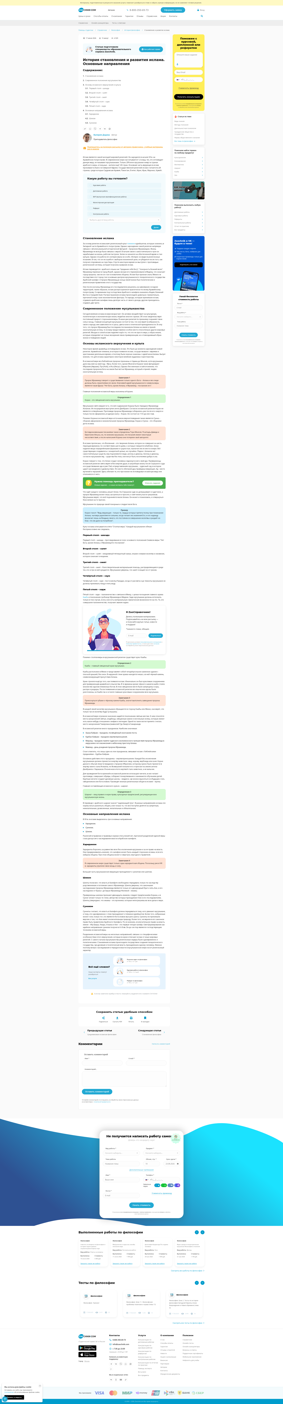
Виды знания (179, 121)
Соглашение (9, 1392)
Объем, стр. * (151, 1159)
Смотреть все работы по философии (186, 1270)
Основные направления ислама (99, 110)
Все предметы (179, 230)
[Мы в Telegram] (111, 1364)
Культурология (180, 157)
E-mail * (132, 1058)
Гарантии (129, 16)
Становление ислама (94, 76)
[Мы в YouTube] (121, 1380)
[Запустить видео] (188, 190)
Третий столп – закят (98, 97)
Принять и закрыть (14, 1397)
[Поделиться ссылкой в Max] (110, 129)
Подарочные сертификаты (193, 1353)
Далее (156, 227)
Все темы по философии (183, 141)
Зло (175, 175)
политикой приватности (102, 1102)
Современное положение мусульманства (103, 80)
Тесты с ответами (118, 23)
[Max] (177, 1185)
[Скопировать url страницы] (85, 129)
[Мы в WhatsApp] (126, 1364)
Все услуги (92, 978)
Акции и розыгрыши (168, 1357)
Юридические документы (170, 1374)
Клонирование (180, 161)
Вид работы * (181, 313)
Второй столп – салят (98, 93)
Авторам (111, 10)
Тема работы (181, 322)
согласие (156, 644)
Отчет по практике (181, 226)
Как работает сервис (152, 49)
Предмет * (150, 1148)
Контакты (173, 16)
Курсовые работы (181, 216)
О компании (116, 16)
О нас (162, 1340)
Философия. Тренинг (91, 1303)
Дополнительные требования (141, 1170)
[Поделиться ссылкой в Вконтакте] (105, 129)
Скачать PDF (117, 1022)
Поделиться (103, 1022)
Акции (163, 16)
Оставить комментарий (97, 1091)
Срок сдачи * (171, 1159)
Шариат (177, 168)
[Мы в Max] (131, 1364)
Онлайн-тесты (188, 1343)
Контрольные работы (182, 223)
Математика (179, 165)
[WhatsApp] (164, 1185)
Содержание (74, 42)
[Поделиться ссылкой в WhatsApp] (90, 129)
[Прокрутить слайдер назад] (197, 1232)
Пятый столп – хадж (97, 106)
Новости (163, 1353)
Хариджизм (94, 114)
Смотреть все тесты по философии (187, 1323)
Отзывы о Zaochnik (167, 1350)
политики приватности (133, 644)
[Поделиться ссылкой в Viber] (95, 129)
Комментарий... (91, 1069)
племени (131, 243)
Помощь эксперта (145, 1368)
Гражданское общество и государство (184, 133)
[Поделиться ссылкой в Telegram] (100, 129)
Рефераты (178, 219)
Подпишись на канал (188, 265)
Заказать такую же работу (90, 1263)
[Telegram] (157, 1185)
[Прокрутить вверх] (278, 1394)
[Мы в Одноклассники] (116, 1380)
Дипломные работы (182, 212)
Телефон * (150, 1175)
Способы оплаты (101, 16)
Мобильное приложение (192, 1357)
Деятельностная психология (185, 128)
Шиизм (92, 118)
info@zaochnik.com (121, 1344)
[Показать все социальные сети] (74, 58)
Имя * (87, 1058)
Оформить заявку (173, 10)
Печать (131, 1022)
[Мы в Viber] (121, 1364)
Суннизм (93, 123)
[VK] (171, 1185)
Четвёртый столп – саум (99, 101)
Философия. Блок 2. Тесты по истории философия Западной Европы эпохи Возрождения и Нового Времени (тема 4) (184, 1304)
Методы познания (181, 125)
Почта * (179, 303)
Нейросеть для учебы (191, 1360)
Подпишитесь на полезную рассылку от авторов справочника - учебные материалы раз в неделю (125, 148)
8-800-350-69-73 (119, 1340)
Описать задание (152, 483)
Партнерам (164, 1364)
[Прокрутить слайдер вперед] (203, 1232)
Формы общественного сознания (187, 138)
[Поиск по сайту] (202, 16)
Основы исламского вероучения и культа (103, 85)
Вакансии (164, 1360)
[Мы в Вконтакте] (116, 1364)
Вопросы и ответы (190, 1350)
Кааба (85, 597)
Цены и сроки (84, 16)
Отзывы (140, 16)
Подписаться (156, 636)
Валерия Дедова (105, 134)
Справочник (152, 16)
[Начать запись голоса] (177, 64)
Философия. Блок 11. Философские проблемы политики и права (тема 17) (141, 1303)
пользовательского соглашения (150, 642)
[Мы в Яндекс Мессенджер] (111, 1369)
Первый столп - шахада (99, 88)
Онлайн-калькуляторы (100, 23)
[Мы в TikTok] (126, 1380)
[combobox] (124, 219)
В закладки (145, 1022)
